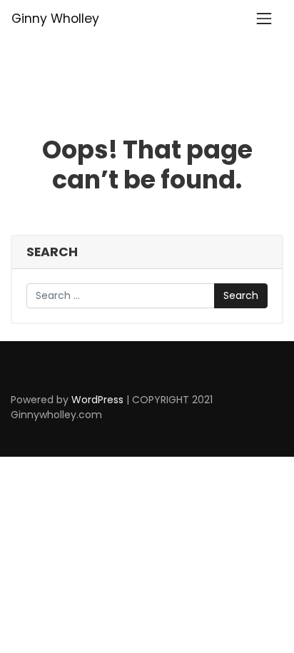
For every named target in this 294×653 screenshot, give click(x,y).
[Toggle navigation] (264, 18)
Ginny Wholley (55, 18)
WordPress (97, 400)
